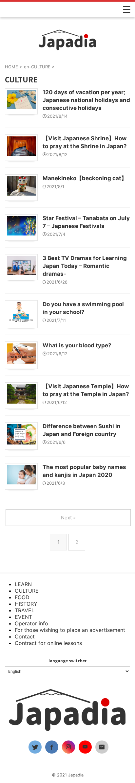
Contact (25, 636)
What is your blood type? (77, 345)
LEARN (23, 584)
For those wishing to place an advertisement (70, 630)
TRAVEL (24, 610)
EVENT (23, 617)
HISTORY (26, 603)
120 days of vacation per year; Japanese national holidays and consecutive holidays (86, 100)
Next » (68, 517)
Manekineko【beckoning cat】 (85, 178)
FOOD (22, 597)
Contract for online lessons (48, 643)
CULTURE (27, 590)
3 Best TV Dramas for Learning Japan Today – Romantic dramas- (85, 266)
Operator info (31, 623)
